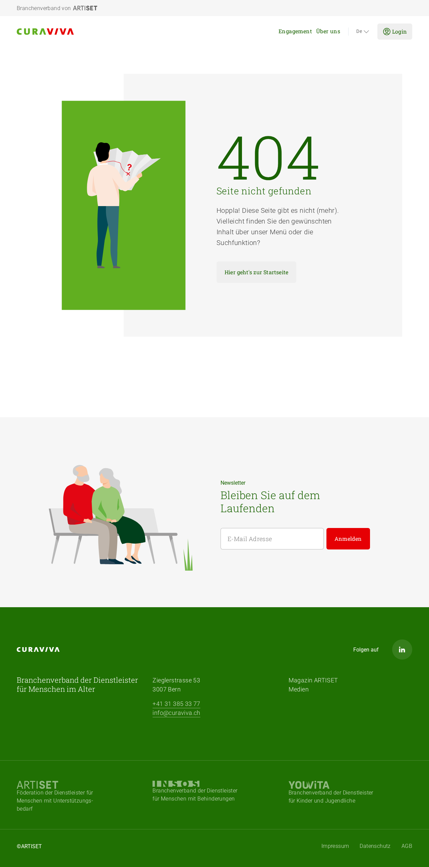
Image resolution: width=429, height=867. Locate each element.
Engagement (295, 31)
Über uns (328, 31)
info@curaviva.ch (176, 712)
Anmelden (348, 538)
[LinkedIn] (402, 649)
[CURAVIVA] (69, 32)
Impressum (335, 846)
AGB (407, 846)
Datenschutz (375, 846)
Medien (299, 689)
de (359, 32)
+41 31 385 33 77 (176, 703)
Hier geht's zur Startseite (256, 272)
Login (399, 31)
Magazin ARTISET (313, 680)
